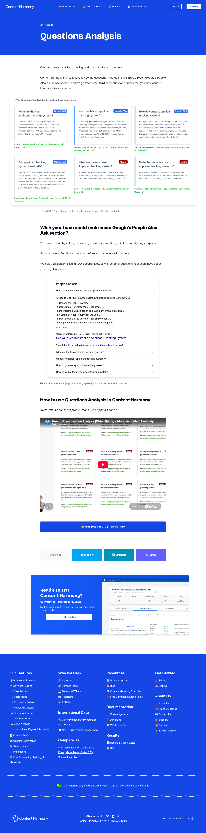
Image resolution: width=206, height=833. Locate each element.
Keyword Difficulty (24, 707)
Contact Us (165, 714)
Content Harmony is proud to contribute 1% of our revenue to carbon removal (106, 785)
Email (153, 554)
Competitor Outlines (24, 702)
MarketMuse (72, 752)
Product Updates (119, 680)
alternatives (70, 747)
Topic (77, 757)
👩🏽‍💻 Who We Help (91, 6)
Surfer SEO (86, 752)
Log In (175, 6)
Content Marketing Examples (125, 691)
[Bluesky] (107, 816)
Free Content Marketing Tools (126, 696)
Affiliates (66, 702)
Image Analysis (22, 718)
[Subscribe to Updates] (118, 816)
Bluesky (89, 554)
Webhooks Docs (119, 725)
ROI (112, 748)
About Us (164, 703)
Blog (112, 685)
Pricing (162, 680)
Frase (61, 752)
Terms (124, 820)
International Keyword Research (31, 729)
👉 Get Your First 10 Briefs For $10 (103, 526)
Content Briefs (21, 735)
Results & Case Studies (122, 742)
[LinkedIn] (113, 816)
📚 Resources (135, 6)
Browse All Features (24, 680)
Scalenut (63, 757)
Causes (163, 725)
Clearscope (87, 747)
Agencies (67, 680)
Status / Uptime (167, 730)
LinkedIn (121, 554)
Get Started (69, 616)
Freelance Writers (71, 691)
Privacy (114, 820)
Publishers (67, 696)
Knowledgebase (119, 714)
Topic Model (20, 696)
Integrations (19, 751)
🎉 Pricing (114, 6)
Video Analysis (22, 723)
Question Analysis (23, 713)
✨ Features (65, 6)
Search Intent (21, 691)
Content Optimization (24, 740)
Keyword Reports (22, 685)
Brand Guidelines (168, 708)
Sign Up (193, 6)
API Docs (115, 719)
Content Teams (70, 685)
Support (163, 719)
